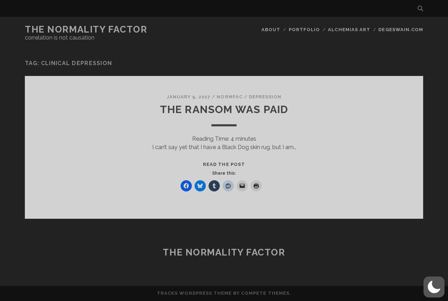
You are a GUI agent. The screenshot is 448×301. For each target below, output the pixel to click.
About (270, 29)
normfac (229, 96)
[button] (434, 287)
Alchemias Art (349, 29)
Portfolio (304, 29)
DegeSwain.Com (400, 29)
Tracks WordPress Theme (194, 293)
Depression (265, 96)
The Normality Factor (86, 29)
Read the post (224, 164)
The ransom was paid (224, 109)
